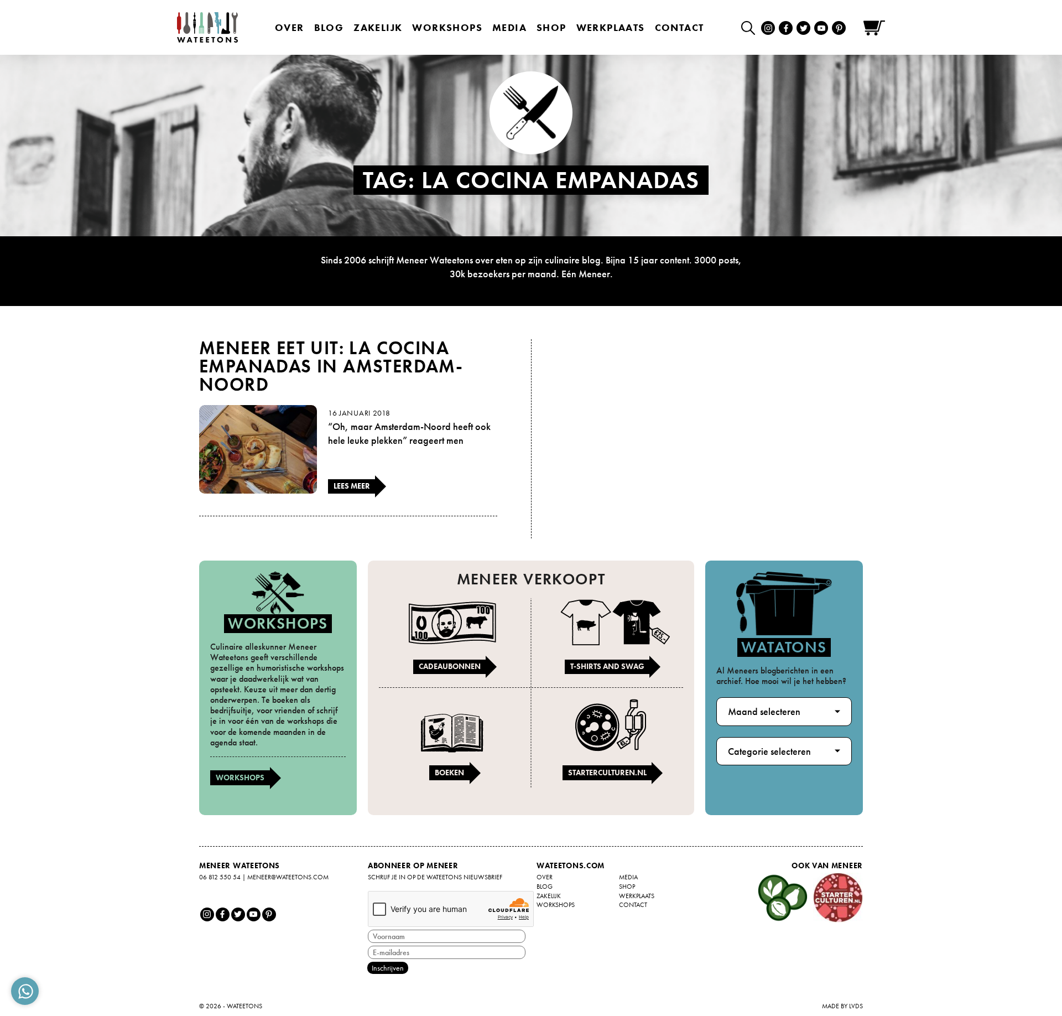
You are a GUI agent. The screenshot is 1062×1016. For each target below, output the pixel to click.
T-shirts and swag (607, 666)
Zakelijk (377, 27)
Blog (329, 27)
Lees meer (352, 486)
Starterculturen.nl (607, 772)
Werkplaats (610, 27)
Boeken (449, 772)
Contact (679, 27)
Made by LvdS (842, 1006)
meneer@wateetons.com (288, 877)
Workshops (240, 777)
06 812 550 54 (220, 877)
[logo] (207, 27)
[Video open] (751, 27)
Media (509, 27)
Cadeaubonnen (450, 666)
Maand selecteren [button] (764, 711)
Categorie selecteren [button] (769, 751)
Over (289, 27)
